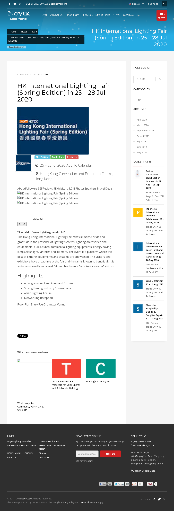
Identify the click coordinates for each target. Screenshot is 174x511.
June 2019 (142, 146)
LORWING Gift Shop (49, 441)
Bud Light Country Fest (98, 381)
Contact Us (44, 457)
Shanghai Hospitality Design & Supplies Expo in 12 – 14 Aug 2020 (154, 311)
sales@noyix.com (57, 4)
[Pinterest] (19, 3)
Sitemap (43, 453)
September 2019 (145, 130)
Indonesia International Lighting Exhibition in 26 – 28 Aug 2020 (155, 215)
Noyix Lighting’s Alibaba (19, 441)
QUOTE (161, 15)
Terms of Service (88, 502)
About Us (11, 457)
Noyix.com (26, 498)
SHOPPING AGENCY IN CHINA (21, 445)
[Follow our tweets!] (159, 499)
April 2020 (142, 119)
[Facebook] (9, 3)
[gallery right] (24, 224)
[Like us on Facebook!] (154, 499)
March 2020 (143, 125)
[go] (159, 79)
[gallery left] (19, 224)
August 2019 (143, 136)
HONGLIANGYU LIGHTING (20, 453)
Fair (46, 74)
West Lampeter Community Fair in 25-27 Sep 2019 (30, 407)
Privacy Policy (68, 502)
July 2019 (141, 141)
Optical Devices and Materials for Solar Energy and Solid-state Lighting (66, 385)
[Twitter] (14, 3)
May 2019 (141, 152)
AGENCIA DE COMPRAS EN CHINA (52, 447)
